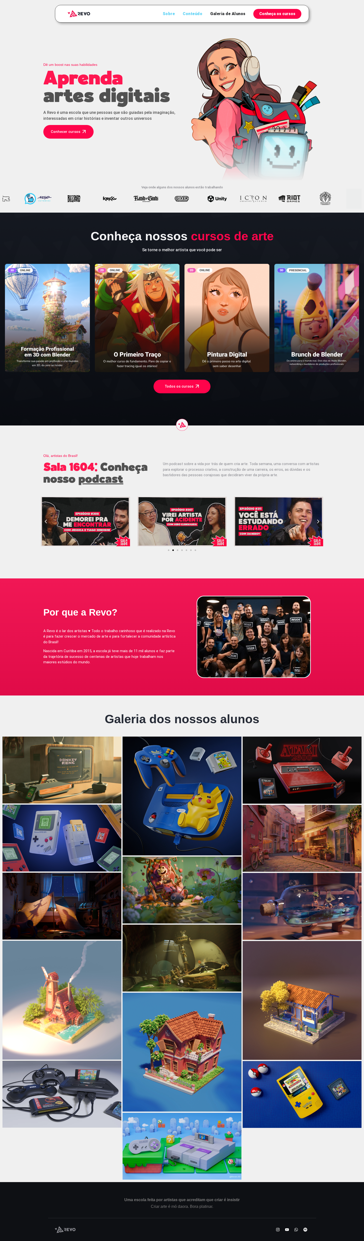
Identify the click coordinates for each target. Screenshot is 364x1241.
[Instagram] (278, 1230)
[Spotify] (305, 1230)
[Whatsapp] (296, 1230)
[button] (45, 521)
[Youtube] (287, 1230)
